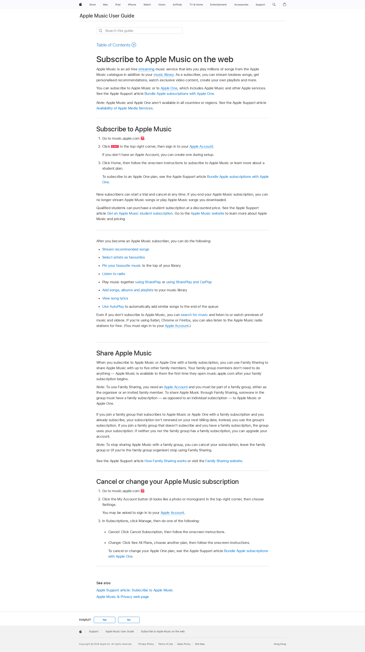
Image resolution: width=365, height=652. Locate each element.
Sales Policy (184, 643)
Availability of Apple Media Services (124, 108)
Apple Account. (173, 512)
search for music (194, 315)
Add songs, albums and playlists (128, 290)
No (129, 619)
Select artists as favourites (123, 257)
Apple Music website (208, 213)
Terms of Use (165, 643)
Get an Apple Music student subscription (140, 213)
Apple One (169, 88)
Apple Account (201, 146)
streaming (146, 69)
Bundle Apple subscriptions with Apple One (179, 93)
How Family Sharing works (165, 461)
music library (164, 74)
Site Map (200, 643)
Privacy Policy (146, 643)
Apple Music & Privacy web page (122, 597)
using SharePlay (148, 282)
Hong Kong (280, 643)
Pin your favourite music (121, 265)
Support (93, 631)
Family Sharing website (223, 461)
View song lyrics (115, 298)
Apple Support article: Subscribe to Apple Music (134, 590)
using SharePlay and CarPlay (189, 282)
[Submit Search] (101, 31)
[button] (274, 4)
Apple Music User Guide (107, 16)
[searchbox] (139, 30)
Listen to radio (113, 274)
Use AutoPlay (113, 306)
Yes (104, 619)
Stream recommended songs (125, 249)
